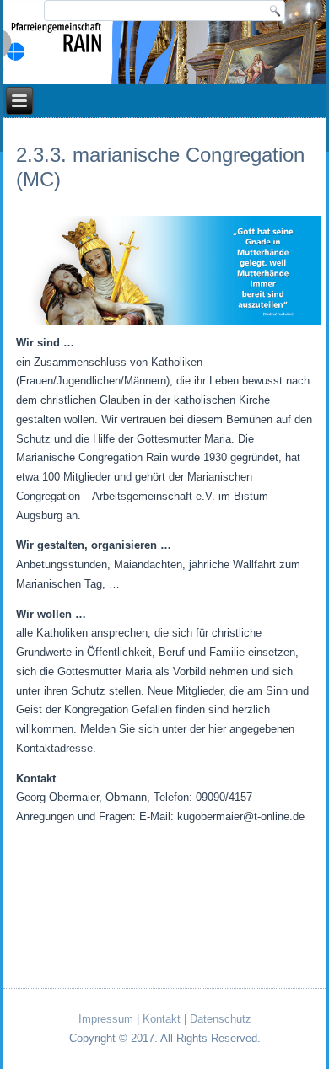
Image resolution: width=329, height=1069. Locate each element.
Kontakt (162, 1019)
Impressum (105, 1019)
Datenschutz (220, 1019)
